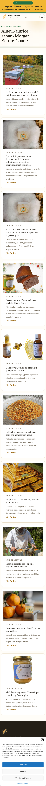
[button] (42, 740)
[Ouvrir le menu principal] (42, 16)
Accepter (23, 765)
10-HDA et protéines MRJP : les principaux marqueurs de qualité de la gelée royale (22, 232)
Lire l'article (11, 109)
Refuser (23, 771)
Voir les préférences (23, 778)
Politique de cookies (22, 783)
